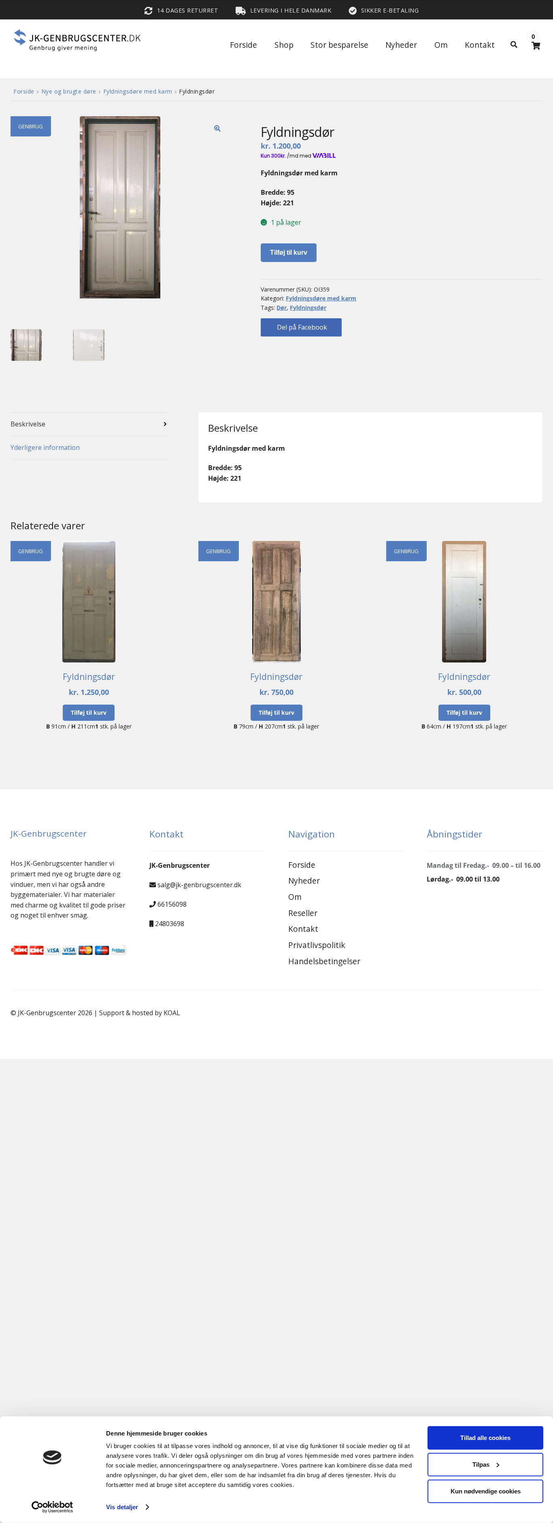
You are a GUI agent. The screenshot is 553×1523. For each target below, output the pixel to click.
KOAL (172, 1012)
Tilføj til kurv (288, 252)
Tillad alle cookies (485, 1437)
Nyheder (401, 44)
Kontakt (480, 44)
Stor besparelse (339, 44)
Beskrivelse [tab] (28, 424)
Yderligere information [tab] (45, 447)
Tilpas (480, 1464)
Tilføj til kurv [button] (88, 712)
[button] (217, 128)
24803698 (169, 923)
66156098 (172, 904)
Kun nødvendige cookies (486, 1490)
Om (441, 44)
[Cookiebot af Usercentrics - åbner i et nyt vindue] (52, 1507)
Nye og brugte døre (68, 91)
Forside (243, 44)
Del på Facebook (301, 327)
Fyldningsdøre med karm (137, 91)
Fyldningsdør (308, 307)
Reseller (302, 912)
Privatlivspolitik (316, 944)
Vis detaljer (122, 1507)
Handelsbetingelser (324, 961)
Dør (281, 307)
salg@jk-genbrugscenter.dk (199, 884)
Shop (284, 44)
